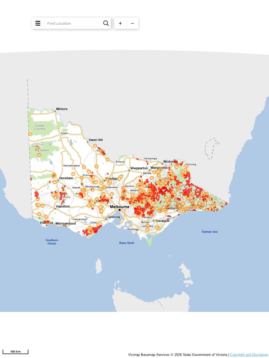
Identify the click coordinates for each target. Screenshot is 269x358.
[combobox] (75, 23)
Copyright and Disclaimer (249, 355)
